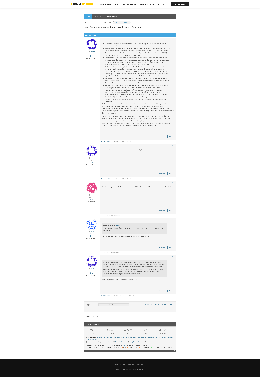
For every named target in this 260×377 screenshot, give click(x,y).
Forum (116, 4)
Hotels (161, 4)
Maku (92, 195)
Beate (93, 231)
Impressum (141, 365)
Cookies (131, 365)
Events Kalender (180, 4)
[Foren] (86, 22)
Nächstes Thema (167, 304)
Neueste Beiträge (120, 342)
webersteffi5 (108, 342)
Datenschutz (120, 365)
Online (83, 4)
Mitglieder (98, 17)
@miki (118, 225)
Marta (93, 51)
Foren (88, 17)
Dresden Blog (105, 4)
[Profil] (90, 56)
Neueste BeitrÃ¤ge (111, 17)
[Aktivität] (92, 56)
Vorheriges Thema (152, 304)
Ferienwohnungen (147, 4)
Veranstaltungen (129, 4)
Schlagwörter (151, 342)
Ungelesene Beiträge (136, 342)
